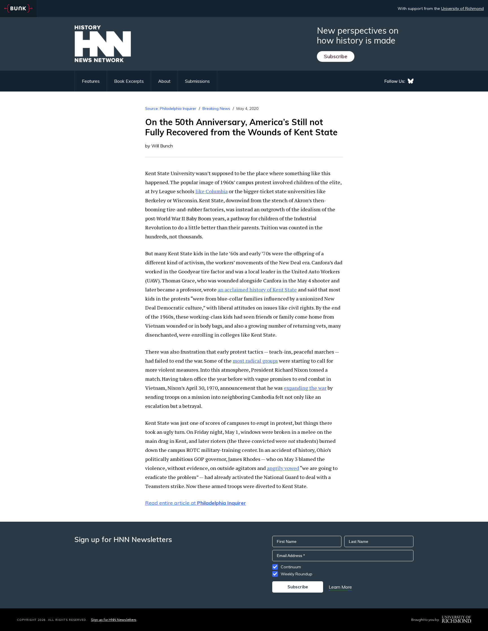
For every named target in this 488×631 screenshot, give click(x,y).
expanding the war (305, 387)
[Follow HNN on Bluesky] (410, 81)
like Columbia (211, 191)
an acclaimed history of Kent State (257, 289)
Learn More (340, 587)
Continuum (291, 566)
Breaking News (216, 108)
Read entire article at (195, 503)
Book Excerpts (129, 81)
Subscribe (335, 56)
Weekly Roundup (296, 573)
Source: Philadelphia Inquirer (170, 108)
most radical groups (255, 360)
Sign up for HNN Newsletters (113, 619)
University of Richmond (462, 8)
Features (91, 81)
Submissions (197, 81)
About (164, 81)
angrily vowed (283, 468)
